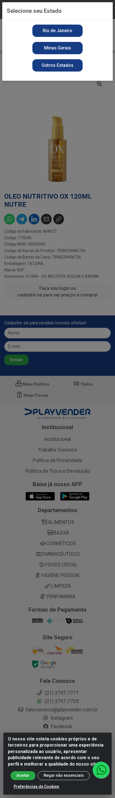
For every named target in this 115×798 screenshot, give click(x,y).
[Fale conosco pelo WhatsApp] (101, 770)
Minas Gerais (57, 48)
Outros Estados (57, 65)
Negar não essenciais (64, 775)
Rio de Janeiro (57, 30)
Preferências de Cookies (36, 786)
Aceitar (23, 775)
